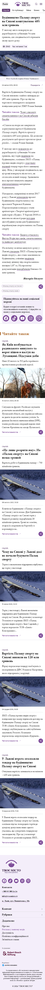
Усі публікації (18, 10)
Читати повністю (10, 432)
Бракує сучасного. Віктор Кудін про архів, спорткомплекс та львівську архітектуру (22, 238)
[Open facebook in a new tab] (6, 318)
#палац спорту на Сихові (12, 286)
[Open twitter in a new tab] (39, 318)
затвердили (22, 197)
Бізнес (37, 10)
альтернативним (10, 184)
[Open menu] (41, 4)
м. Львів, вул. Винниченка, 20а (15, 901)
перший (6, 166)
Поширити (35, 85)
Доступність (8, 932)
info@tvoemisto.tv (10, 896)
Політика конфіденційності (15, 936)
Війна (28, 10)
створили (14, 251)
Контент (7, 908)
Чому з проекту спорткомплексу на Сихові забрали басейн (20, 115)
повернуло (23, 148)
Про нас (6, 926)
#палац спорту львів (10, 291)
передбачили (23, 269)
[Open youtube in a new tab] (22, 318)
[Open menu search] (36, 4)
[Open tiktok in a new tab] (14, 318)
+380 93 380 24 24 (9, 891)
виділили (25, 155)
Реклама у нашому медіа (13, 929)
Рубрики (7, 914)
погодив (30, 218)
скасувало (30, 162)
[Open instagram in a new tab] (31, 318)
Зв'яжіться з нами (10, 939)
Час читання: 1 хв (19, 46)
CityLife (6, 10)
